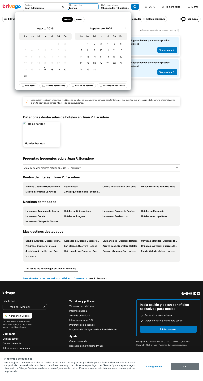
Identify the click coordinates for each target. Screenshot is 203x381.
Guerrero (79, 278)
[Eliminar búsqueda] (63, 7)
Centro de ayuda (78, 341)
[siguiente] (125, 28)
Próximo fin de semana (114, 85)
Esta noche (30, 85)
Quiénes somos (10, 338)
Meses (79, 19)
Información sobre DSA (81, 320)
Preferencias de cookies (82, 324)
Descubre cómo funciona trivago (86, 345)
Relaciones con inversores (16, 348)
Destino (28, 5)
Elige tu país (9, 301)
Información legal (78, 310)
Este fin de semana (84, 85)
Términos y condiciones (81, 306)
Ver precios (165, 50)
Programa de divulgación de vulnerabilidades (93, 329)
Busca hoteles (30, 278)
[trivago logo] (12, 6)
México (66, 278)
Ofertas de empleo (12, 343)
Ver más (30, 256)
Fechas (67, 19)
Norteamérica (50, 278)
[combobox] (45, 8)
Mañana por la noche (55, 85)
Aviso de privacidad (79, 315)
